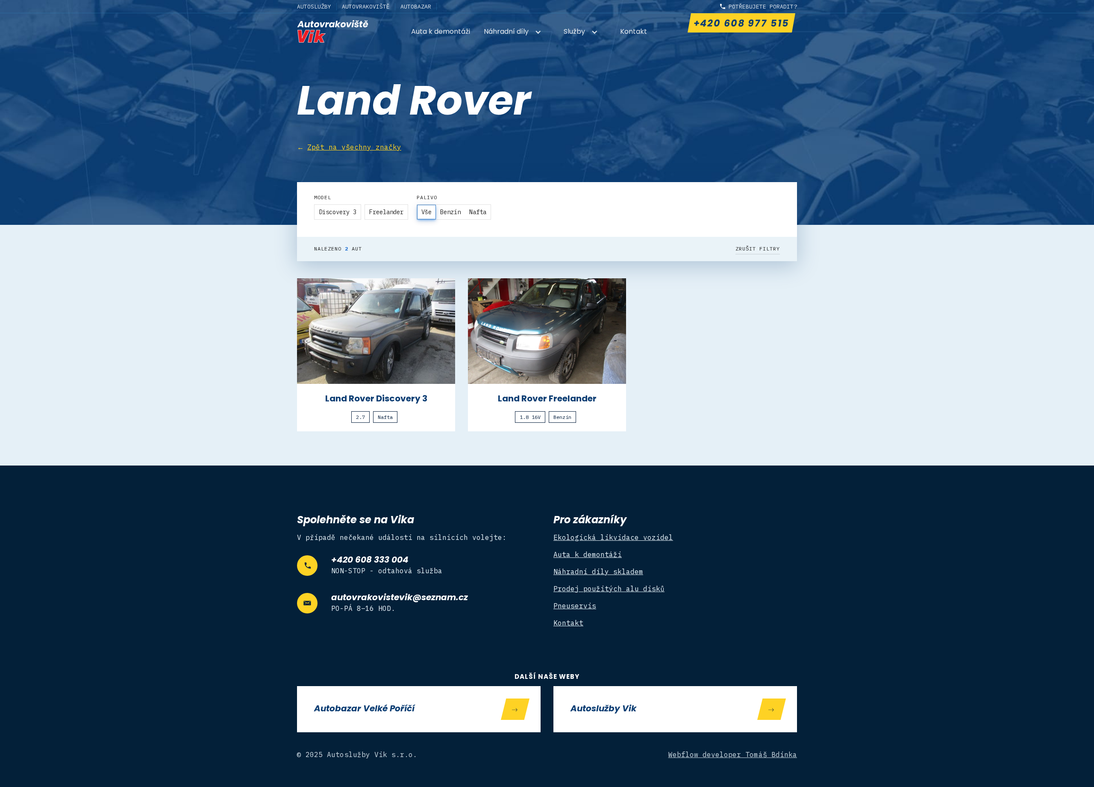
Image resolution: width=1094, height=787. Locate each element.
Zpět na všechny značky (354, 147)
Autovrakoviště (366, 6)
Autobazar (415, 6)
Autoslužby (314, 6)
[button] (517, 32)
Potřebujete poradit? (763, 6)
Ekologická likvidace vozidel (613, 537)
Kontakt (633, 32)
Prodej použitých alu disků (609, 588)
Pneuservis (574, 605)
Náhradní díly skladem (598, 571)
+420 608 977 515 (741, 24)
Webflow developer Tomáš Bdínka (732, 754)
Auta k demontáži (440, 32)
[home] (332, 31)
